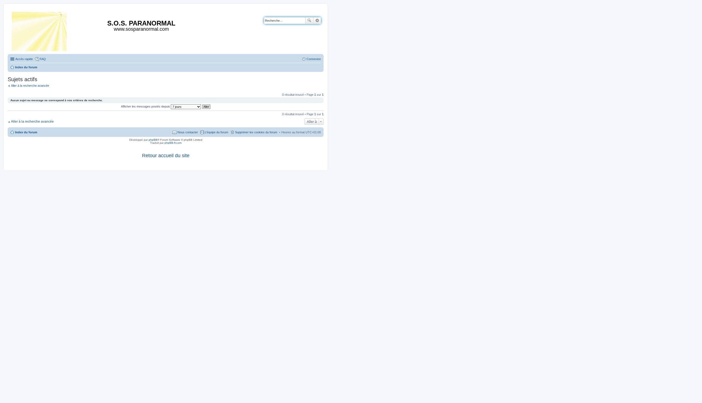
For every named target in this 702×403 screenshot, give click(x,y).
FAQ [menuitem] (43, 59)
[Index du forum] (39, 30)
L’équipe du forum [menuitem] (216, 132)
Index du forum (26, 132)
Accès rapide (24, 59)
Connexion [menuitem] (314, 59)
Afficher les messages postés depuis (146, 106)
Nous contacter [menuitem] (187, 132)
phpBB (153, 139)
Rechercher (309, 20)
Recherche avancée (317, 20)
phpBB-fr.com (173, 142)
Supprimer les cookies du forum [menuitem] (256, 132)
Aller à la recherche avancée (30, 85)
